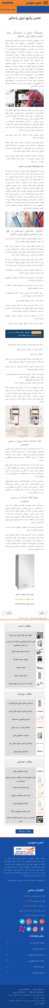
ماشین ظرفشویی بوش (20, 771)
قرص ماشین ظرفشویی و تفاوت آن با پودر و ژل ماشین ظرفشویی (20, 643)
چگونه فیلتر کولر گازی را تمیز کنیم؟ (20, 635)
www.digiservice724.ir (30, 906)
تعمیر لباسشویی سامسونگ (20, 719)
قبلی (41, 613)
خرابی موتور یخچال (20, 675)
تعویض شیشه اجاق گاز (20, 659)
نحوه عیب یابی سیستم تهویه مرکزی (20, 683)
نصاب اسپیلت (20, 667)
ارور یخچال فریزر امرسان (21, 787)
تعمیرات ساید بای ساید (37, 943)
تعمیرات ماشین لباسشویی (36, 955)
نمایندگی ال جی (19, 992)
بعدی (8, 613)
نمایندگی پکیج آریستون (20, 803)
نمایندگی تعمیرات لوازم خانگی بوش (20, 711)
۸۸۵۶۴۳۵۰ (8, 3)
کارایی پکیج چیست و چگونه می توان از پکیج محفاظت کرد (21, 779)
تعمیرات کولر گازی (39, 967)
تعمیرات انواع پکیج (38, 973)
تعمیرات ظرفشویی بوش (21, 735)
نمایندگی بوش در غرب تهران (20, 727)
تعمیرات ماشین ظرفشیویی (36, 961)
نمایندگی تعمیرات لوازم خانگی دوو (20, 743)
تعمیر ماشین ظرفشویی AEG (20, 811)
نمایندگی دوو (24, 989)
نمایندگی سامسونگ (36, 992)
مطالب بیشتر (26, 831)
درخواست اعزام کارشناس (8, 9)
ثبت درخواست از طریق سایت (24, 599)
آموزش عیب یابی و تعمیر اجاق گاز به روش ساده (21, 819)
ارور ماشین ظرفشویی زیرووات (20, 795)
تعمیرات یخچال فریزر (38, 949)
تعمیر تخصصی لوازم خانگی (20, 651)
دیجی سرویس (34, 2)
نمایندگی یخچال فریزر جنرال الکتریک (21, 703)
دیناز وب (26, 1000)
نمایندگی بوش (38, 989)
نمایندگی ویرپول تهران (20, 751)
